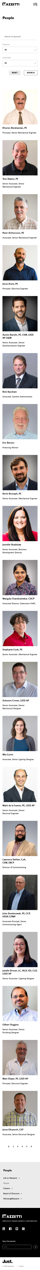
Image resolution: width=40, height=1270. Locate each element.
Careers (7, 1188)
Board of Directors (12, 1193)
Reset (15, 73)
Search (31, 73)
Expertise (6, 44)
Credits (21, 1266)
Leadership (6, 58)
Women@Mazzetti (12, 1198)
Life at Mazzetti (10, 1178)
